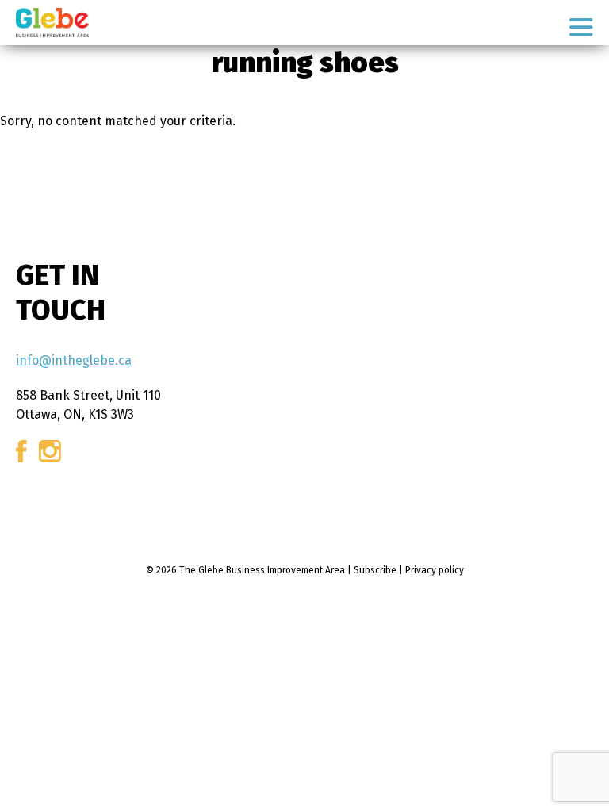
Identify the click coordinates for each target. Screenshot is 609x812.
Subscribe (375, 570)
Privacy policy (434, 570)
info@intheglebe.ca (74, 360)
